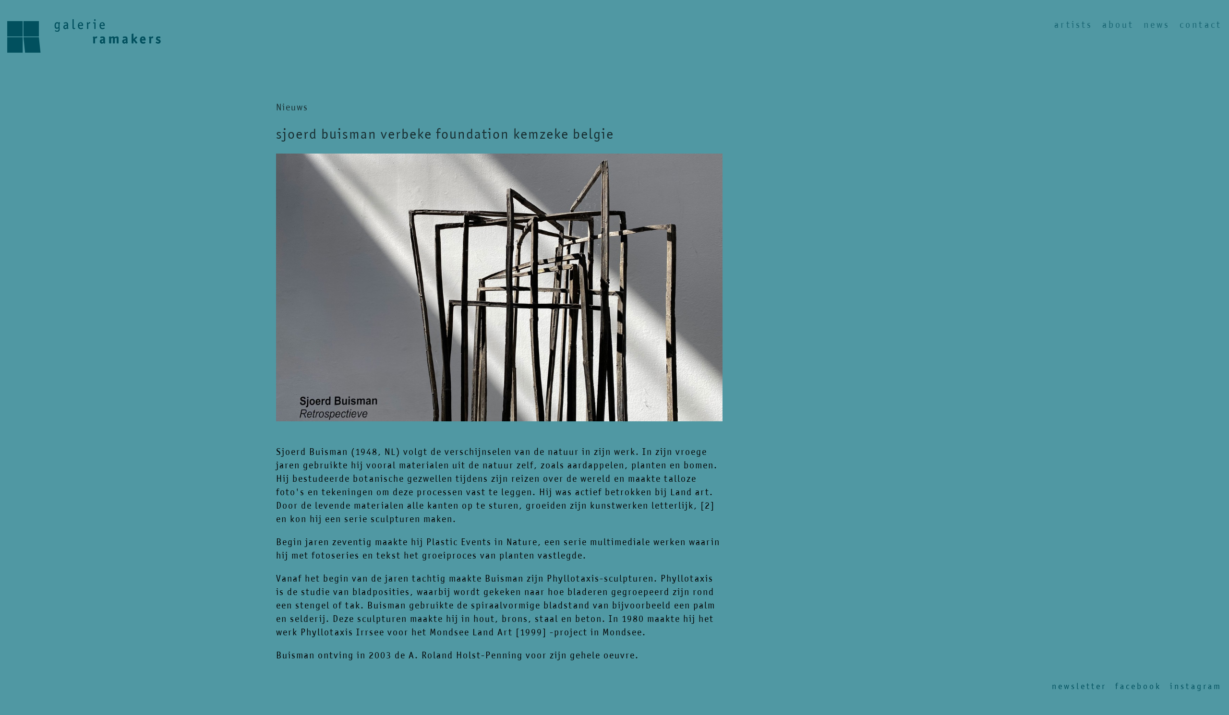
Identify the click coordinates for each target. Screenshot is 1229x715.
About (1118, 24)
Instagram (1196, 686)
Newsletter (1079, 686)
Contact (1201, 24)
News (1157, 24)
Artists (1073, 24)
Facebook (1138, 686)
